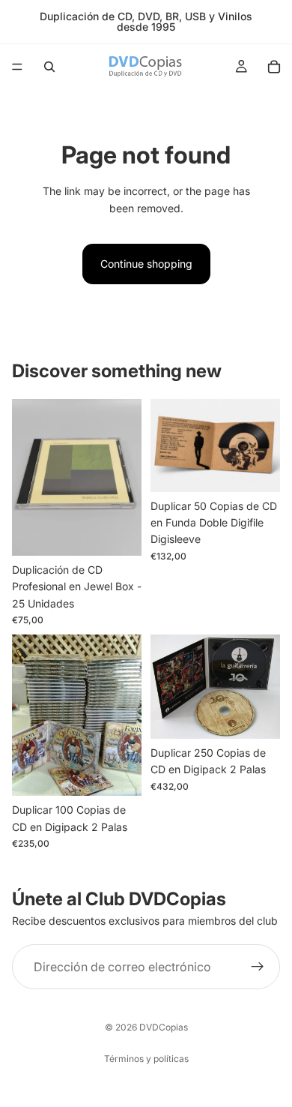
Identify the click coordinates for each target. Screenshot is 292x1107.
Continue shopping (146, 263)
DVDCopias (163, 1027)
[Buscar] (49, 66)
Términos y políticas (146, 1058)
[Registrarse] (257, 966)
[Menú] (17, 67)
